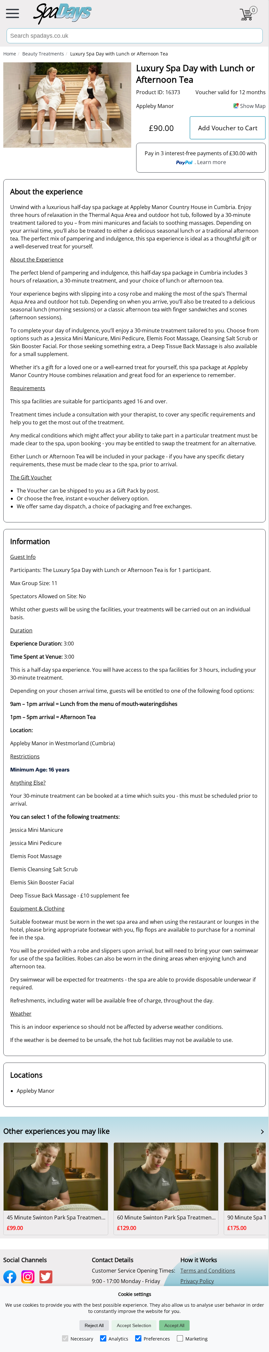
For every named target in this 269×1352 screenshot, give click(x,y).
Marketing (196, 1339)
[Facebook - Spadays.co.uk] (11, 1281)
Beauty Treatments (43, 54)
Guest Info (23, 556)
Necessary (82, 1339)
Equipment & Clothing (37, 908)
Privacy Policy (197, 1281)
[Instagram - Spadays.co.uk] (29, 1281)
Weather (20, 1013)
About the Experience (36, 259)
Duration (21, 630)
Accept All (174, 1325)
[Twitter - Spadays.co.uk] (47, 1281)
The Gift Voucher (31, 477)
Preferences (157, 1339)
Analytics (118, 1339)
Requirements (27, 388)
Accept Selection (134, 1325)
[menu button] (12, 14)
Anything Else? (28, 782)
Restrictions (25, 756)
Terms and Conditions (207, 1270)
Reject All (94, 1325)
